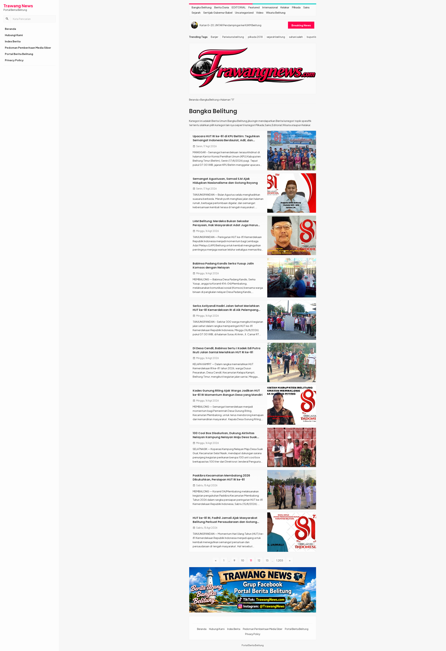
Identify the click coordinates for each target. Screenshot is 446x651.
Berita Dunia (221, 7)
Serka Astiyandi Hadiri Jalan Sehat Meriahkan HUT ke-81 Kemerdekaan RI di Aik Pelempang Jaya (226, 310)
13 (267, 560)
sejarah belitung (276, 36)
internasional (270, 7)
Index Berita (13, 41)
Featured (254, 7)
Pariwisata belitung (233, 36)
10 (242, 560)
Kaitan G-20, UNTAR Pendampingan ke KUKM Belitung (230, 25)
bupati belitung (315, 36)
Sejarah (196, 12)
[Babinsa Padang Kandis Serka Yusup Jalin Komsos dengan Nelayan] (291, 277)
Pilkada (296, 7)
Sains (306, 7)
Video (259, 12)
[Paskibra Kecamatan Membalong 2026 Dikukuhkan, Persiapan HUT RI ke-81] (291, 489)
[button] (7, 18)
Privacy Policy (14, 60)
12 (259, 560)
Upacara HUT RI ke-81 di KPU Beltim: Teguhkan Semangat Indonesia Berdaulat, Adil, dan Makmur (226, 140)
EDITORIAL (239, 7)
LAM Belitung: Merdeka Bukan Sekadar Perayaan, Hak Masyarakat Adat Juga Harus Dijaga (225, 225)
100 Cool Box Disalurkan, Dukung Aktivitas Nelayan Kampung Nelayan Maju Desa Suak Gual (225, 437)
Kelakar (284, 7)
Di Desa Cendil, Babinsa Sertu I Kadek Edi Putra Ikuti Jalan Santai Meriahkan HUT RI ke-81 (226, 350)
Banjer (214, 36)
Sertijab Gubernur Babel (217, 12)
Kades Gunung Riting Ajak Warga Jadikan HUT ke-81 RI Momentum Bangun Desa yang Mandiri (227, 393)
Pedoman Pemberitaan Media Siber (28, 47)
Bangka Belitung (201, 7)
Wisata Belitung (275, 12)
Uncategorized (244, 12)
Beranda (10, 28)
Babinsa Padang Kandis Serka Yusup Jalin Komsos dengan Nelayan (223, 266)
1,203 (279, 560)
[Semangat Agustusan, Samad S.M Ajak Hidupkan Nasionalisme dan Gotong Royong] (291, 193)
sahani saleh (296, 36)
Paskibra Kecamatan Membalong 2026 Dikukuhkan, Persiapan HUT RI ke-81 (221, 478)
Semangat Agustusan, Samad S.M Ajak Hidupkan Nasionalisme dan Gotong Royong (225, 181)
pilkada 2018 (255, 36)
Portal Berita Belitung (19, 53)
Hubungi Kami (14, 35)
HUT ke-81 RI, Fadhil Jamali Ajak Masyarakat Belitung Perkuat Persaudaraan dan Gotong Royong (225, 522)
